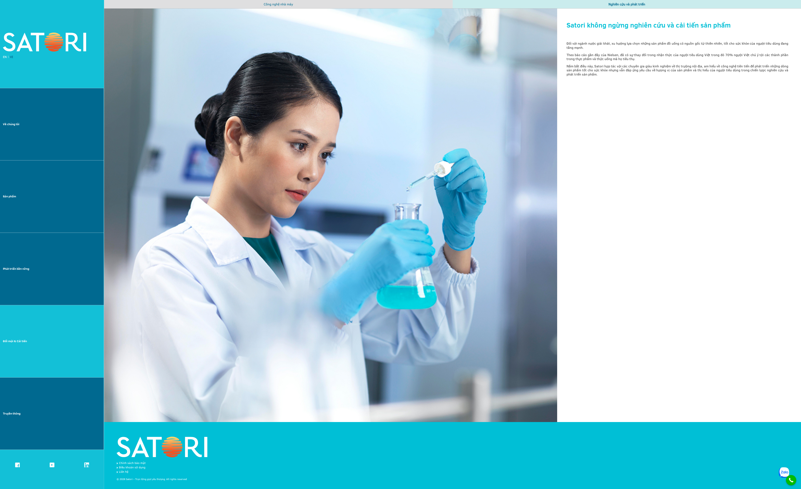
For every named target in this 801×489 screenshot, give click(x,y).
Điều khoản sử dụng (132, 467)
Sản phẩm (9, 196)
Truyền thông (11, 413)
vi (11, 57)
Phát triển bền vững (16, 269)
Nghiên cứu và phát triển (626, 4)
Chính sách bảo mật (132, 463)
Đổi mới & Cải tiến (15, 341)
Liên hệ (123, 472)
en (5, 57)
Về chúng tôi (11, 124)
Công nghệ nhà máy (278, 4)
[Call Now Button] (791, 480)
